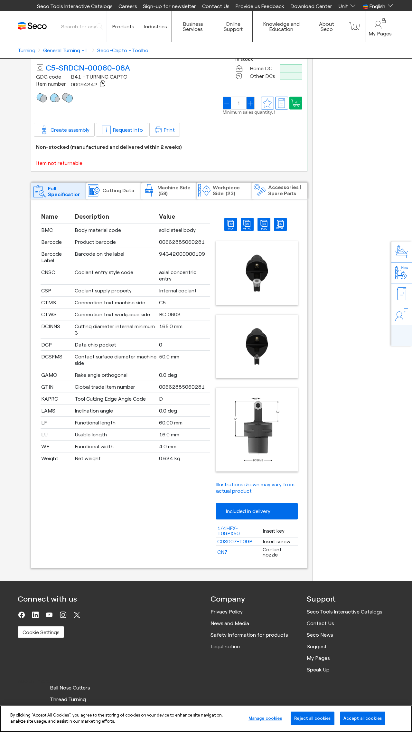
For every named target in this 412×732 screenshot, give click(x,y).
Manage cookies (265, 718)
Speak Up (318, 669)
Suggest (317, 646)
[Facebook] (21, 614)
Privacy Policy (227, 611)
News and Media (230, 623)
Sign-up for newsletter (169, 6)
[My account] (380, 26)
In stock (244, 59)
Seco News (320, 635)
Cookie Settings (41, 632)
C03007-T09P (234, 541)
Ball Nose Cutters (70, 687)
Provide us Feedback (259, 6)
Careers (127, 6)
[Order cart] (354, 26)
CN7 (222, 552)
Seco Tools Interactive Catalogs (74, 6)
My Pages (318, 658)
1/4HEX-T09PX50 (228, 531)
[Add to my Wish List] (295, 103)
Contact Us (215, 6)
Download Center (311, 6)
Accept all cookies (362, 718)
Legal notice (225, 646)
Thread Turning (68, 699)
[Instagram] (63, 614)
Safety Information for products (249, 635)
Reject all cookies (312, 718)
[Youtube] (49, 614)
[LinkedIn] (35, 614)
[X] (77, 614)
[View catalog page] (281, 103)
